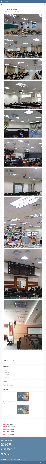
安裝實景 (7, 374)
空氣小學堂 (7, 370)
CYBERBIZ (25, 459)
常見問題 (7, 377)
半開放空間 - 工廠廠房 (9, 427)
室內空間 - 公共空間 (9, 431)
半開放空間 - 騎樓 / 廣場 (10, 424)
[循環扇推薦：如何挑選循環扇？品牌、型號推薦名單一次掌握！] (23, 409)
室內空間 (12, 360)
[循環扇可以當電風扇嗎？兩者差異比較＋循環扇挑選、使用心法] (23, 396)
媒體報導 (7, 372)
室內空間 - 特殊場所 (9, 429)
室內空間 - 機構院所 (9, 434)
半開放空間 (10, 385)
